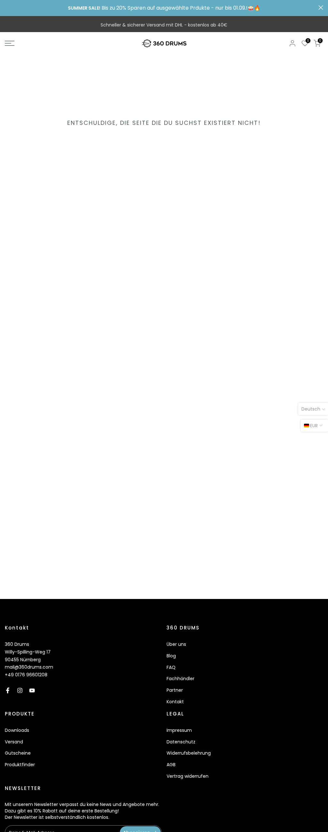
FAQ (171, 667)
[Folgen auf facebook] (8, 690)
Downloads (17, 730)
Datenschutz (181, 742)
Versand (14, 742)
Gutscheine (18, 753)
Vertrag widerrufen (188, 776)
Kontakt (175, 701)
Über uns (176, 644)
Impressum (179, 730)
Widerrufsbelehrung (189, 753)
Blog (171, 656)
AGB (171, 764)
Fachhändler (180, 678)
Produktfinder (20, 764)
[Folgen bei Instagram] (20, 690)
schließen (7, 7)
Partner (175, 690)
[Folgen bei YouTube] (32, 690)
